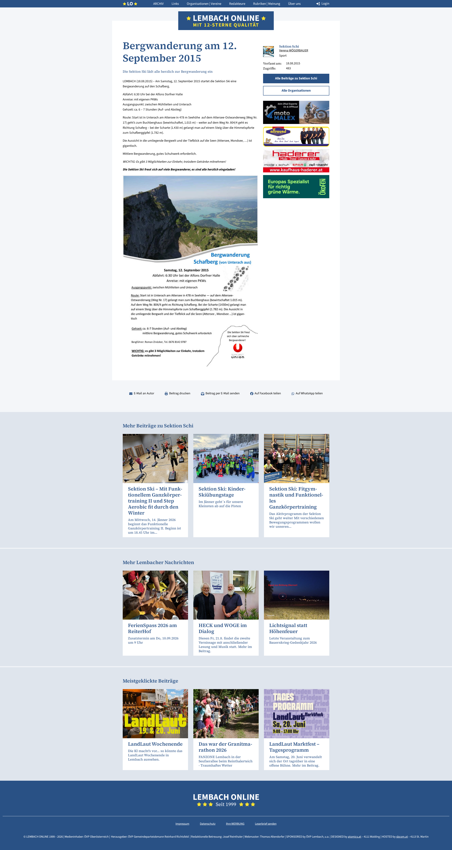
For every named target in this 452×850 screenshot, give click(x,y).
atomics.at (354, 837)
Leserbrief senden (265, 824)
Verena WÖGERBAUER (293, 50)
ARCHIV (158, 3)
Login (325, 3)
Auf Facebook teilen (268, 393)
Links (175, 3)
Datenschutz (207, 824)
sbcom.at (402, 837)
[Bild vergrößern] (268, 51)
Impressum (182, 824)
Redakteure (237, 3)
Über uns (294, 3)
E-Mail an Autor (144, 393)
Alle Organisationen (296, 90)
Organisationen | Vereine (204, 3)
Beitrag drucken (179, 393)
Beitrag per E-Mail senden (223, 393)
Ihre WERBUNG (235, 824)
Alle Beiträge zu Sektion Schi (296, 78)
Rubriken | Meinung (266, 3)
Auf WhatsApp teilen (309, 393)
